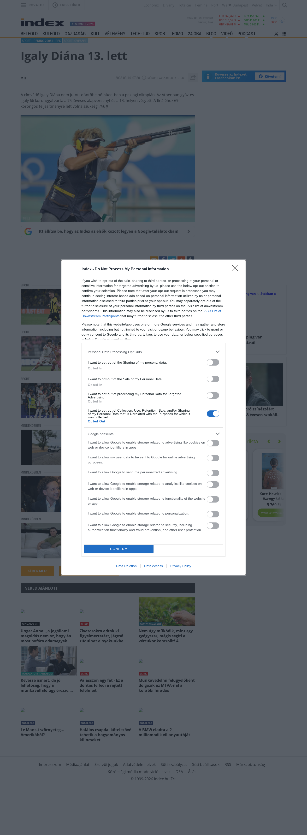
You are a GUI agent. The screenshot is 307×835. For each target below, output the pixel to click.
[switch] (213, 362)
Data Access (153, 566)
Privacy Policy (180, 566)
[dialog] (153, 417)
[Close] (236, 269)
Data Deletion (126, 566)
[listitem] (153, 351)
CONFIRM (119, 549)
